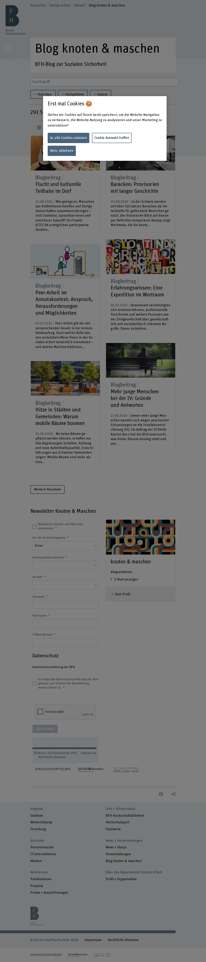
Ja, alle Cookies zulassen (68, 138)
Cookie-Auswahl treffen (111, 138)
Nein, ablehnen (61, 151)
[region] (105, 128)
